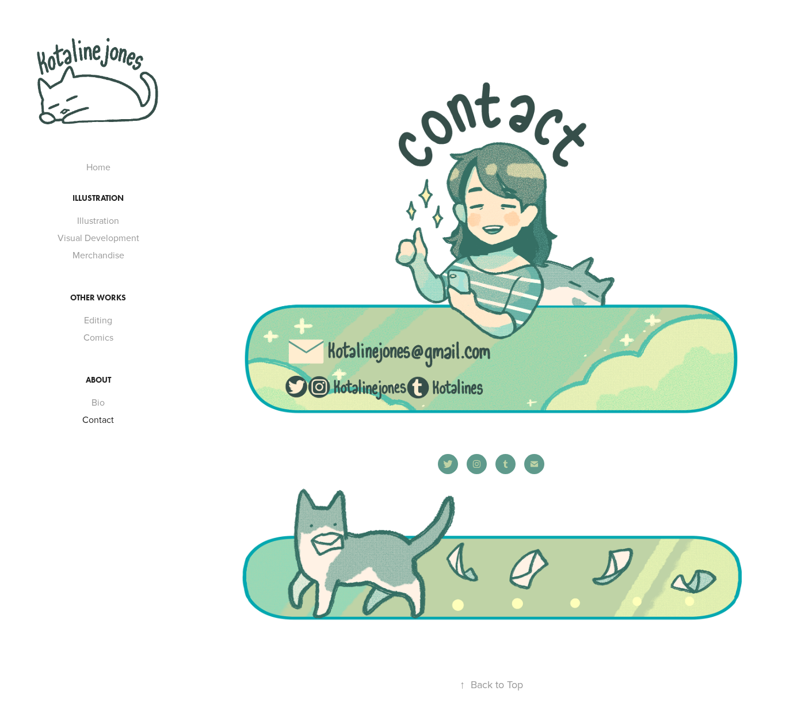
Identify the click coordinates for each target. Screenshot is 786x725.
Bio (98, 402)
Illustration (98, 220)
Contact (98, 419)
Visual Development (98, 237)
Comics (98, 337)
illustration (98, 198)
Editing (98, 320)
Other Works (98, 298)
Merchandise (98, 255)
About (98, 380)
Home (98, 167)
